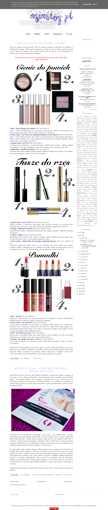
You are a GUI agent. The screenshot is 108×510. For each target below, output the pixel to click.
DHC (78, 137)
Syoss (83, 212)
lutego (82, 276)
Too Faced (83, 214)
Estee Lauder (81, 145)
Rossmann (80, 200)
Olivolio (95, 185)
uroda (60, 474)
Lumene (84, 172)
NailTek (82, 185)
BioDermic (87, 123)
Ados (81, 116)
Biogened (79, 125)
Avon (82, 120)
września (83, 257)
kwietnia (83, 271)
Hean (85, 156)
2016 (80, 235)
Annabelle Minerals (82, 118)
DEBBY (94, 135)
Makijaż (37, 34)
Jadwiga (80, 160)
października (84, 254)
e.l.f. (78, 223)
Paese (95, 189)
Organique (79, 187)
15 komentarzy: (68, 474)
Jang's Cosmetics (91, 160)
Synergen (79, 212)
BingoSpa (80, 124)
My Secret (80, 183)
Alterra (87, 116)
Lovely (95, 170)
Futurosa (94, 148)
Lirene (39, 474)
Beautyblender (87, 122)
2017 (80, 233)
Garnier (85, 150)
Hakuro (95, 154)
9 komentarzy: (37, 358)
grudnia (82, 238)
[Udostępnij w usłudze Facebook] (16, 358)
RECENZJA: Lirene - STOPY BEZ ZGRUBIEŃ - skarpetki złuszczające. (41, 369)
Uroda (46, 34)
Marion (89, 174)
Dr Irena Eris (92, 141)
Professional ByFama (82, 196)
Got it (95, 4)
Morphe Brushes (86, 181)
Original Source (81, 189)
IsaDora (79, 158)
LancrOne (79, 167)
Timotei (92, 212)
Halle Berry (80, 156)
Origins (90, 189)
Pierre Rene (90, 193)
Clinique (83, 133)
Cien (87, 131)
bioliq (95, 221)
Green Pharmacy (88, 154)
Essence (94, 143)
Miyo (89, 179)
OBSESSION (87, 79)
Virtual (84, 215)
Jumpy (84, 162)
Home (28, 34)
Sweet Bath (88, 210)
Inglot (95, 156)
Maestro (95, 172)
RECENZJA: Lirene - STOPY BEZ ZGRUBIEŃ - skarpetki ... (88, 246)
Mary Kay (80, 176)
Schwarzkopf (93, 202)
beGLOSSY (89, 221)
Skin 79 (90, 206)
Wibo (95, 215)
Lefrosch (83, 170)
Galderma (79, 150)
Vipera (79, 215)
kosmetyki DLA (90, 223)
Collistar (94, 133)
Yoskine (79, 219)
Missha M (84, 179)
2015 (80, 282)
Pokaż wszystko (93, 109)
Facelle (87, 146)
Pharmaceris (81, 193)
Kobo (95, 162)
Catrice (91, 129)
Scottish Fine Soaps (82, 204)
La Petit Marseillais (82, 165)
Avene (78, 120)
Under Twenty (91, 214)
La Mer (95, 163)
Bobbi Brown (90, 125)
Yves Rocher (84, 219)
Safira (78, 202)
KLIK (37, 128)
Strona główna (41, 481)
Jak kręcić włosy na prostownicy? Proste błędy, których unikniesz (87, 83)
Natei (86, 185)
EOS (78, 143)
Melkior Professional (82, 177)
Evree (83, 146)
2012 (80, 291)
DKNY (81, 137)
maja (82, 268)
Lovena (78, 172)
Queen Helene (93, 196)
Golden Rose (80, 154)
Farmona (91, 146)
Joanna (79, 162)
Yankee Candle (81, 217)
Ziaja (89, 219)
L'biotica (90, 163)
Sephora (84, 206)
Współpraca (57, 34)
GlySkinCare (94, 152)
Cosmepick (79, 135)
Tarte (87, 212)
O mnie (69, 34)
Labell (95, 165)
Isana (84, 158)
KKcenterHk (90, 162)
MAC (89, 172)
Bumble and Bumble (91, 127)
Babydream (89, 120)
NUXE (95, 183)
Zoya (92, 219)
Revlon (83, 198)
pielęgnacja (45, 474)
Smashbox (79, 208)
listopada (83, 251)
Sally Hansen (85, 202)
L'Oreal (85, 163)
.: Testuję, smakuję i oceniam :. (87, 69)
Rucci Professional (88, 200)
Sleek (95, 206)
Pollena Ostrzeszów (90, 195)
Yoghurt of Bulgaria (91, 217)
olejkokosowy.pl (91, 225)
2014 (80, 285)
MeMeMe (94, 176)
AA (77, 116)
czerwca (83, 265)
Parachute (86, 191)
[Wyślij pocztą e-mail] (11, 358)
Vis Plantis (90, 215)
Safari (95, 200)
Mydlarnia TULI (88, 183)
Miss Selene (91, 177)
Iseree (88, 158)
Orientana (87, 187)
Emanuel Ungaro (86, 143)
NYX (78, 185)
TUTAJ (19, 385)
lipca (82, 262)
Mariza (94, 174)
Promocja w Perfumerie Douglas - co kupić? (41, 43)
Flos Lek (89, 148)
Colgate (89, 133)
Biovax (84, 125)
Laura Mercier (86, 167)
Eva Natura (94, 144)
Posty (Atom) (21, 485)
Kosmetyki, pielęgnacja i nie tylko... (87, 97)
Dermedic (85, 139)
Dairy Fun (86, 137)
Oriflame (94, 187)
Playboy (79, 195)
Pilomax (95, 193)
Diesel (95, 139)
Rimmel (94, 198)
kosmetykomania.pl (82, 225)
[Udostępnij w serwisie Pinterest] (17, 358)
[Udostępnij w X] (14, 358)
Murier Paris (94, 181)
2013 (80, 288)
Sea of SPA (93, 204)
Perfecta (94, 191)
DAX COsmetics (87, 135)
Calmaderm (80, 129)
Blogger (94, 505)
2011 (80, 294)
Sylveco (95, 210)
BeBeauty (79, 122)
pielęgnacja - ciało (53, 474)
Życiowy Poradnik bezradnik (87, 104)
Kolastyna (79, 163)
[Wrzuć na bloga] (13, 358)
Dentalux (94, 137)
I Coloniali (90, 156)
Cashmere (85, 129)
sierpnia (83, 259)
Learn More (87, 4)
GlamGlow (79, 152)
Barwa (95, 120)
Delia (90, 137)
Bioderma (94, 123)
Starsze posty (68, 481)
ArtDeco (90, 118)
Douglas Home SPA (82, 141)
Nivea (90, 185)
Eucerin (88, 144)
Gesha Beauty (93, 150)
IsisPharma (94, 158)
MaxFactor (87, 176)
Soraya (85, 208)
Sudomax (81, 210)
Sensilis (78, 206)
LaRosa (91, 165)
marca (82, 273)
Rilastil (88, 198)
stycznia (83, 279)
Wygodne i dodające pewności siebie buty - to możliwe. (87, 73)
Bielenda (94, 122)
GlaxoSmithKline (86, 152)
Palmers (79, 191)
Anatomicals (94, 116)
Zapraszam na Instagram (87, 99)
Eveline (79, 146)
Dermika (91, 139)
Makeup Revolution (82, 174)
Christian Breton (81, 131)
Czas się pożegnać (87, 105)
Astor (95, 118)
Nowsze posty (14, 481)
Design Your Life (87, 89)
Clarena (92, 131)
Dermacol (79, 139)
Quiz (78, 198)
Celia (95, 129)
